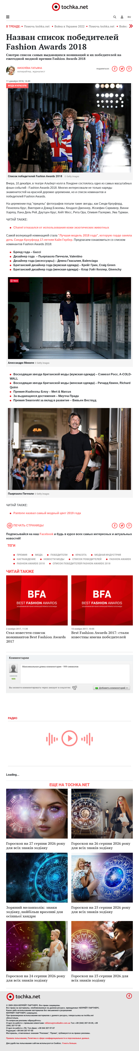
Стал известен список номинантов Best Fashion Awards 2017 (36, 637)
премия (22, 554)
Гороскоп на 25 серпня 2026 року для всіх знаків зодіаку (100, 909)
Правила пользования (16, 1038)
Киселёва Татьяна (29, 68)
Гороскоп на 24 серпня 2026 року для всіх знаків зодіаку (35, 978)
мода (39, 554)
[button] (122, 17)
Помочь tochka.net (37, 26)
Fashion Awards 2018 (31, 563)
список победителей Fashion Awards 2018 (81, 563)
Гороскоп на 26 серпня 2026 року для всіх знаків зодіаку (100, 845)
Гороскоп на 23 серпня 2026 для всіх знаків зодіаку (99, 978)
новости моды (54, 559)
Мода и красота (17, 85)
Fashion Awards (120, 559)
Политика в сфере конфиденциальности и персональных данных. (59, 1038)
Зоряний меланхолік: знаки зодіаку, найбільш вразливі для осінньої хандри (34, 911)
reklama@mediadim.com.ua (57, 1023)
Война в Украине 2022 (69, 26)
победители (59, 554)
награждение (26, 559)
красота (81, 554)
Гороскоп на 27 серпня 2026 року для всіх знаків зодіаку (35, 845)
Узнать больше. (69, 1043)
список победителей (87, 559)
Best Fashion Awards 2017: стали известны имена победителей (100, 634)
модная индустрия (107, 554)
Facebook (46, 534)
